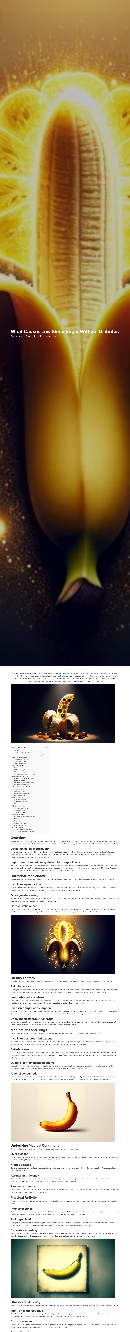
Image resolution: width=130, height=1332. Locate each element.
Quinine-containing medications (25, 782)
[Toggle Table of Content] (44, 748)
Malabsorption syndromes (24, 829)
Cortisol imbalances (22, 763)
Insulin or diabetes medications (25, 778)
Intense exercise (21, 799)
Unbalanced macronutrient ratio (25, 774)
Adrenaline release (21, 812)
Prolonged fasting (21, 801)
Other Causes (18, 827)
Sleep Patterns (18, 821)
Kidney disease (20, 791)
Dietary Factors (18, 765)
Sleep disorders (21, 825)
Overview (16, 750)
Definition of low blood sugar (24, 753)
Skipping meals (20, 768)
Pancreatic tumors (21, 795)
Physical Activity (18, 797)
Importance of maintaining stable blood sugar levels (31, 755)
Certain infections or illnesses (25, 831)
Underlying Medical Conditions (23, 787)
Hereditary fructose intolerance (25, 816)
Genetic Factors (18, 814)
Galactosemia (20, 819)
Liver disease (20, 789)
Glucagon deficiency (22, 761)
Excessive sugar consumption (25, 772)
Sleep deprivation (21, 823)
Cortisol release (20, 810)
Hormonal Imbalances (20, 757)
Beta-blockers (20, 780)
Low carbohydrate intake (23, 770)
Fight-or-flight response (23, 808)
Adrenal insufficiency (22, 793)
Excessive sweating (22, 804)
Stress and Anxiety (19, 806)
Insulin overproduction (22, 759)
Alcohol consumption (22, 784)
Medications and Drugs (20, 776)
